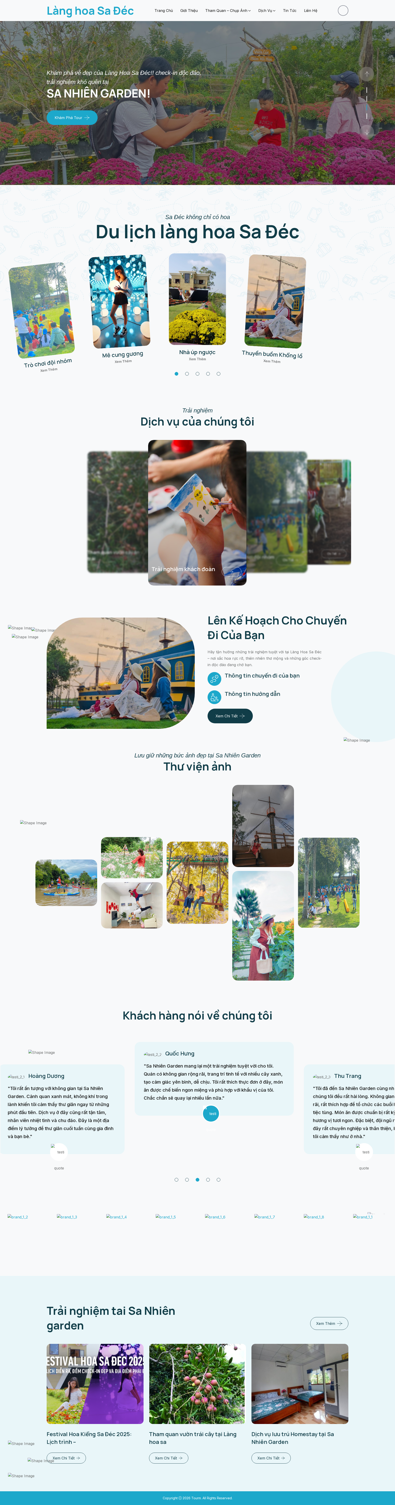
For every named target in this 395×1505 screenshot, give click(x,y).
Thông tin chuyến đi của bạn (262, 675)
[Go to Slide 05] (218, 1180)
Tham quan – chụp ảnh (226, 10)
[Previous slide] (366, 132)
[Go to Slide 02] (187, 1180)
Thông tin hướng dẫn (252, 693)
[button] (176, 374)
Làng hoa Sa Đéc (90, 10)
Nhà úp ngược (197, 352)
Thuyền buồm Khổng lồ (272, 354)
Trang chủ (164, 10)
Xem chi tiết (227, 716)
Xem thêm (48, 370)
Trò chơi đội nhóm (48, 362)
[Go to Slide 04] (208, 1180)
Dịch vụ (265, 10)
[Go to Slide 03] (197, 1180)
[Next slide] (366, 74)
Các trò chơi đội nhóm (240, 558)
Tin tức (289, 10)
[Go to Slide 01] (176, 1180)
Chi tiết (279, 561)
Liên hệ (310, 10)
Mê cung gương (123, 354)
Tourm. (197, 1498)
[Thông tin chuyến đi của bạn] (214, 679)
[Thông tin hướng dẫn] (214, 697)
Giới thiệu (189, 10)
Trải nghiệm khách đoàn (172, 567)
